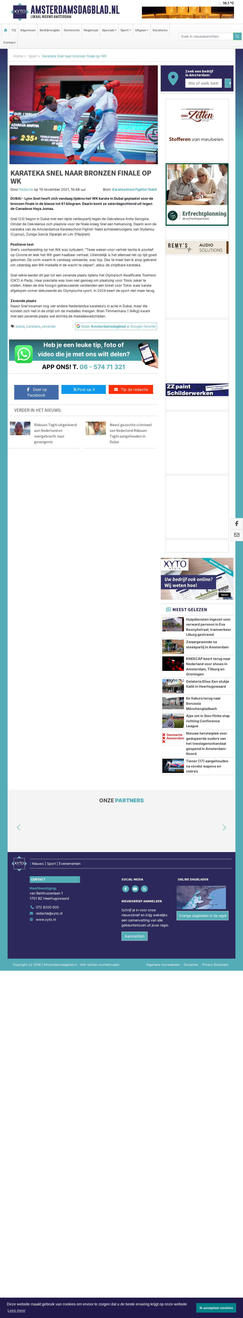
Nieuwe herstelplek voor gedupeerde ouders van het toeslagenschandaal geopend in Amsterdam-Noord (206, 743)
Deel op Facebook (37, 392)
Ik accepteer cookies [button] (216, 1308)
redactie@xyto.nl (49, 913)
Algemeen (28, 30)
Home (18, 56)
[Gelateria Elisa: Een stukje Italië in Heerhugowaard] (173, 686)
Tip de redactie (134, 389)
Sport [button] (125, 30)
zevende (49, 326)
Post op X (86, 389)
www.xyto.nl (46, 919)
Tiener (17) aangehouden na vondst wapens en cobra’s (207, 766)
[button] (13, 827)
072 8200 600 (47, 907)
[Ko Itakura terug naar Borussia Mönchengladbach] (173, 703)
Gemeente (72, 30)
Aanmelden (135, 936)
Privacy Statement (215, 965)
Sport (32, 56)
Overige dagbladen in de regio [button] (202, 916)
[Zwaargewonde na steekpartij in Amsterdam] (173, 646)
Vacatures (160, 30)
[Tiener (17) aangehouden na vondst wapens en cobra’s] (173, 765)
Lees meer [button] (16, 1311)
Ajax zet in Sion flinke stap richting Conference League (208, 721)
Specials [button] (108, 30)
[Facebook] (126, 889)
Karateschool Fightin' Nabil (134, 189)
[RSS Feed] (144, 889)
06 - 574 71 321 (102, 366)
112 (13, 30)
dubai (20, 326)
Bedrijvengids (50, 30)
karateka (33, 326)
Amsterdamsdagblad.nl (75, 9)
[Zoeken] (237, 36)
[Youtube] (135, 889)
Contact (9, 42)
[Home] (5, 30)
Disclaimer (191, 965)
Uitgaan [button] (140, 30)
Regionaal (91, 30)
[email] (237, 535)
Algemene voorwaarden (163, 965)
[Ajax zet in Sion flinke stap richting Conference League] (173, 720)
